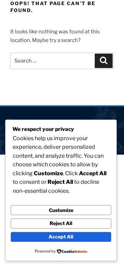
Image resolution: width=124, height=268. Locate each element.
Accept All (61, 236)
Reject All (61, 223)
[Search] (104, 61)
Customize (61, 210)
